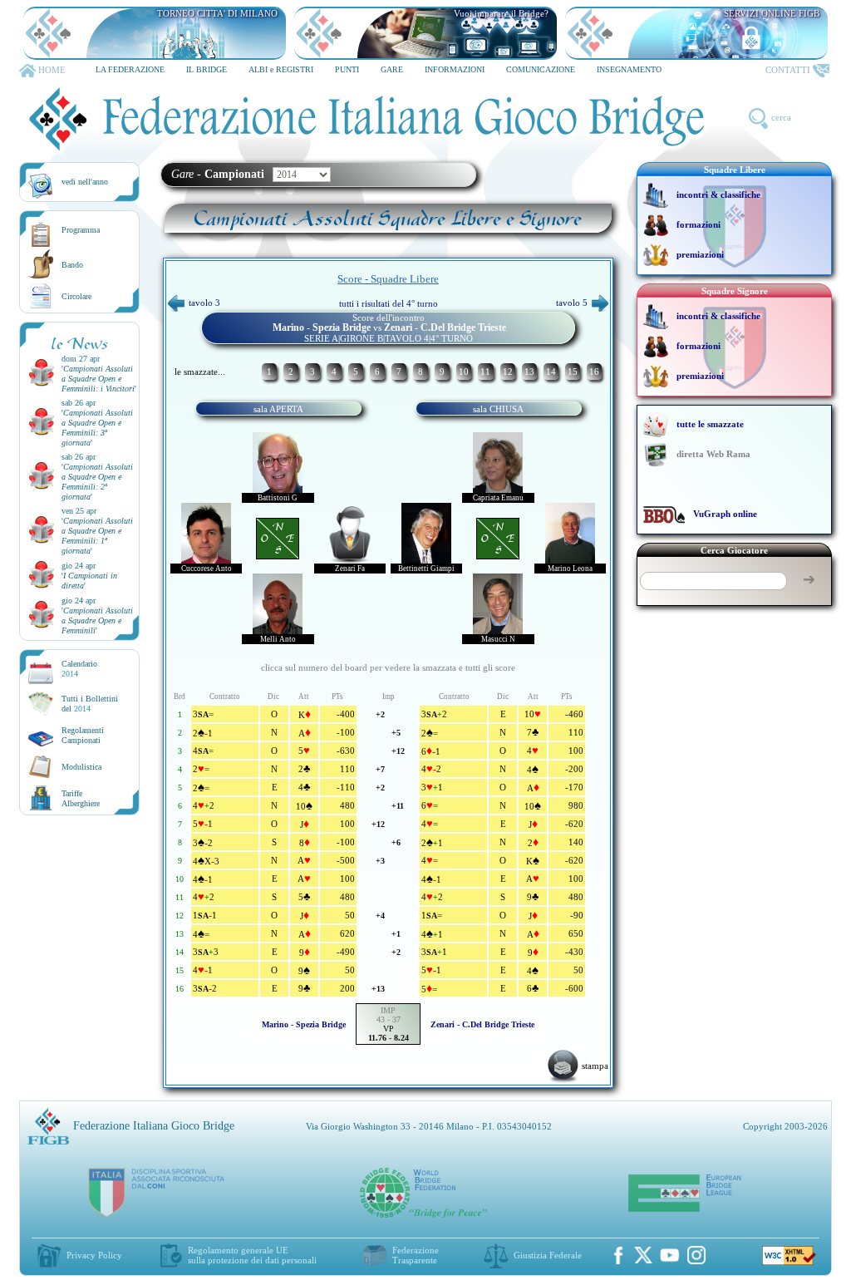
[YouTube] (670, 1255)
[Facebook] (618, 1255)
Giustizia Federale (548, 1255)
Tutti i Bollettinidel (89, 703)
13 (529, 372)
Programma (80, 229)
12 (508, 372)
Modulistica (81, 766)
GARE (392, 69)
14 (551, 372)
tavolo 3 (204, 303)
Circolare (76, 296)
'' (98, 378)
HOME (52, 70)
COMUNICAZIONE (540, 69)
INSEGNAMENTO (629, 69)
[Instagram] (696, 1255)
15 (573, 372)
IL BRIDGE (206, 69)
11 (485, 372)
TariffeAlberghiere (80, 798)
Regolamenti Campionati (82, 735)
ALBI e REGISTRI (280, 69)
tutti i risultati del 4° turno (388, 303)
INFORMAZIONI (455, 69)
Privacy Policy (94, 1255)
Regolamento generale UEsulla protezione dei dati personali (252, 1255)
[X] (643, 1255)
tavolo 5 (572, 303)
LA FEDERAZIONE (130, 69)
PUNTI (347, 69)
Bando (72, 264)
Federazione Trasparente (415, 1255)
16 (594, 372)
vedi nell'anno (84, 181)
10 (464, 372)
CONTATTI (787, 70)
